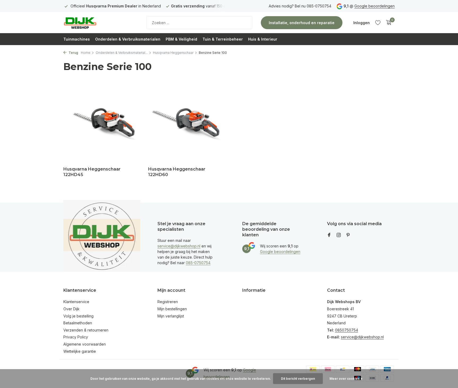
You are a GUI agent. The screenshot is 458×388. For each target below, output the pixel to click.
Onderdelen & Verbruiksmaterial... (122, 53)
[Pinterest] (348, 235)
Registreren (167, 301)
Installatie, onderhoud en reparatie (301, 22)
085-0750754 (198, 262)
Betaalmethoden (77, 323)
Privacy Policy (75, 337)
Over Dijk (71, 309)
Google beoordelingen (374, 6)
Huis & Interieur (262, 39)
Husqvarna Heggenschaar (173, 53)
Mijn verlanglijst (170, 316)
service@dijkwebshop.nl (178, 246)
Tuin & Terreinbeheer (222, 39)
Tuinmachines (76, 39)
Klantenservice (76, 301)
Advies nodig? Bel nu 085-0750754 (300, 6)
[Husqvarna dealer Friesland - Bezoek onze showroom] (96, 22)
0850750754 (346, 330)
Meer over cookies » (346, 379)
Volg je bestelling (78, 316)
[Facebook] (329, 235)
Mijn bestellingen (172, 309)
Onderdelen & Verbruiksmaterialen (127, 39)
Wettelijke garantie (79, 351)
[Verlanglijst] (378, 22)
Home (85, 53)
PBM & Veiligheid (181, 39)
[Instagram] (339, 235)
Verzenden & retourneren (85, 330)
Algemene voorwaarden (84, 344)
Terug (73, 53)
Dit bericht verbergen (298, 379)
